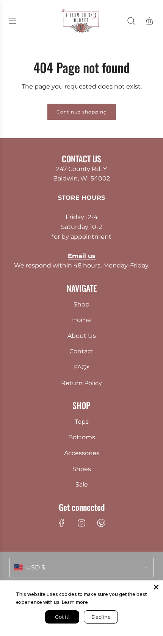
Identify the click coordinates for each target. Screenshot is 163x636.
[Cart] (149, 21)
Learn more (75, 602)
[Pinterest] (101, 523)
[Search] (131, 21)
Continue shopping (81, 112)
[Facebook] (62, 523)
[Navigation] (12, 21)
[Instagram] (81, 523)
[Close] (156, 587)
